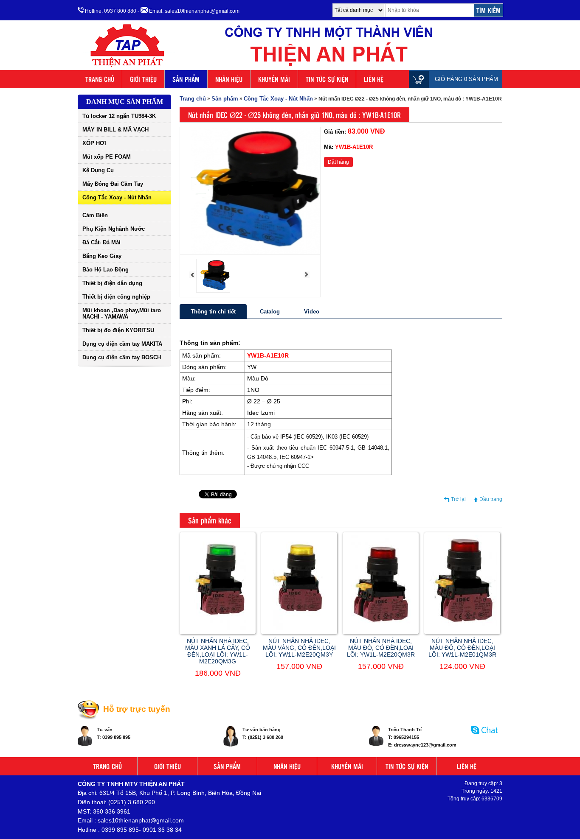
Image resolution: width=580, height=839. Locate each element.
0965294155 (406, 737)
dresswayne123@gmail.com (425, 744)
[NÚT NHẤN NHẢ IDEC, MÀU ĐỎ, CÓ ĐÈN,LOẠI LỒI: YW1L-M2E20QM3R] (381, 629)
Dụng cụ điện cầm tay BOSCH (121, 357)
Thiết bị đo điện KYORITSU (118, 330)
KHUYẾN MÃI (274, 79)
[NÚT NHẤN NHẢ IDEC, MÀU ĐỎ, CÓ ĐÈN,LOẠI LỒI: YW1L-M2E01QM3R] (462, 629)
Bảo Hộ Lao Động (105, 269)
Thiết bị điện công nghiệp (116, 297)
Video (311, 311)
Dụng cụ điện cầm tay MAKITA (122, 344)
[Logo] (290, 67)
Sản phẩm (224, 98)
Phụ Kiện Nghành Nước (113, 229)
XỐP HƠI (94, 143)
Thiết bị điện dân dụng (112, 283)
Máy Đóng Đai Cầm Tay (112, 184)
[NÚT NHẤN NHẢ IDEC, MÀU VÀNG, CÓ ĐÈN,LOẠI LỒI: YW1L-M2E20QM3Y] (299, 629)
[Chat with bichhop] (484, 738)
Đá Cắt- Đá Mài (101, 242)
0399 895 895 (116, 737)
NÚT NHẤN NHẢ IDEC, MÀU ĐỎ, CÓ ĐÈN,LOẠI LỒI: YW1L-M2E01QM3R (462, 648)
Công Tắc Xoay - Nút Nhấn (117, 197)
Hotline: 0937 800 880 (110, 11)
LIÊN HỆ (373, 79)
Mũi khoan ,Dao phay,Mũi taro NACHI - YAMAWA (121, 313)
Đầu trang (490, 499)
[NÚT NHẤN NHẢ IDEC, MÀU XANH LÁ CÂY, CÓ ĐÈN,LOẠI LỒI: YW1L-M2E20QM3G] (217, 629)
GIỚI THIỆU (143, 79)
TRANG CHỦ (99, 79)
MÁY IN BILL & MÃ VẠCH (115, 129)
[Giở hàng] (421, 79)
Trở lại (458, 499)
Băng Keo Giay (101, 256)
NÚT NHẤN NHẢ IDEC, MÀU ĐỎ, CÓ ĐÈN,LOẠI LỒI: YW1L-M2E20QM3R (381, 648)
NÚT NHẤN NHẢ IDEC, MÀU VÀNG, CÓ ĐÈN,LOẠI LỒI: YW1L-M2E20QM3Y (299, 648)
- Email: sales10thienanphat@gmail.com (188, 11)
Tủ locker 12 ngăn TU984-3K (119, 116)
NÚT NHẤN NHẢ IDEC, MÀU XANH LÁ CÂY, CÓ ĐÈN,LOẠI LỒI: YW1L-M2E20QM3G (217, 651)
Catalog (270, 311)
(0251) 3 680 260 (265, 737)
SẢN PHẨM (186, 79)
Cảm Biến (95, 215)
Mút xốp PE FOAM (106, 157)
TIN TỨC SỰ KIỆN (327, 79)
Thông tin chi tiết (213, 311)
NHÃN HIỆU (228, 79)
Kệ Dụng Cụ (98, 170)
